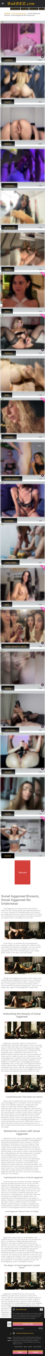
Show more (22, 872)
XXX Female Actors (19, 13)
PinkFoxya (9, 353)
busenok (8, 856)
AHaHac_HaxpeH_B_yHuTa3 (15, 646)
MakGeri (8, 269)
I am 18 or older (27, 1324)
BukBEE (7, 13)
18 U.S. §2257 (37, 1346)
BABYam (8, 144)
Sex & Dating (24, 8)
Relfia (7, 395)
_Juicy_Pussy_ (10, 730)
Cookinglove (9, 186)
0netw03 (8, 102)
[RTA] (40, 1328)
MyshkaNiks (9, 521)
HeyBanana (9, 437)
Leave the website (18, 1328)
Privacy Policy (18, 1346)
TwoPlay (8, 814)
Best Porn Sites (34, 8)
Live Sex (41, 8)
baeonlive (8, 772)
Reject (20, 1352)
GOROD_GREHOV (12, 479)
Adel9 (7, 604)
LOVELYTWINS (10, 562)
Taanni (7, 311)
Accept (35, 1352)
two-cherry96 (10, 227)
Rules (25, 1346)
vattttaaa (8, 688)
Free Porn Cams (15, 8)
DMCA (30, 1346)
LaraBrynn (9, 60)
